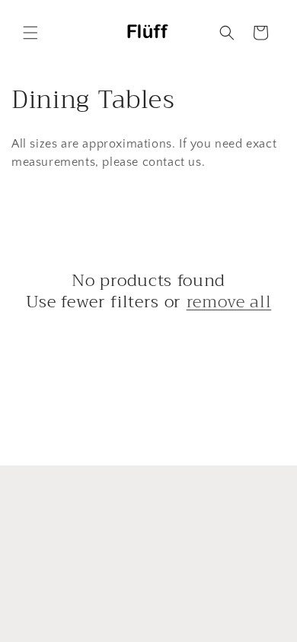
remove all (229, 302)
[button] (30, 32)
